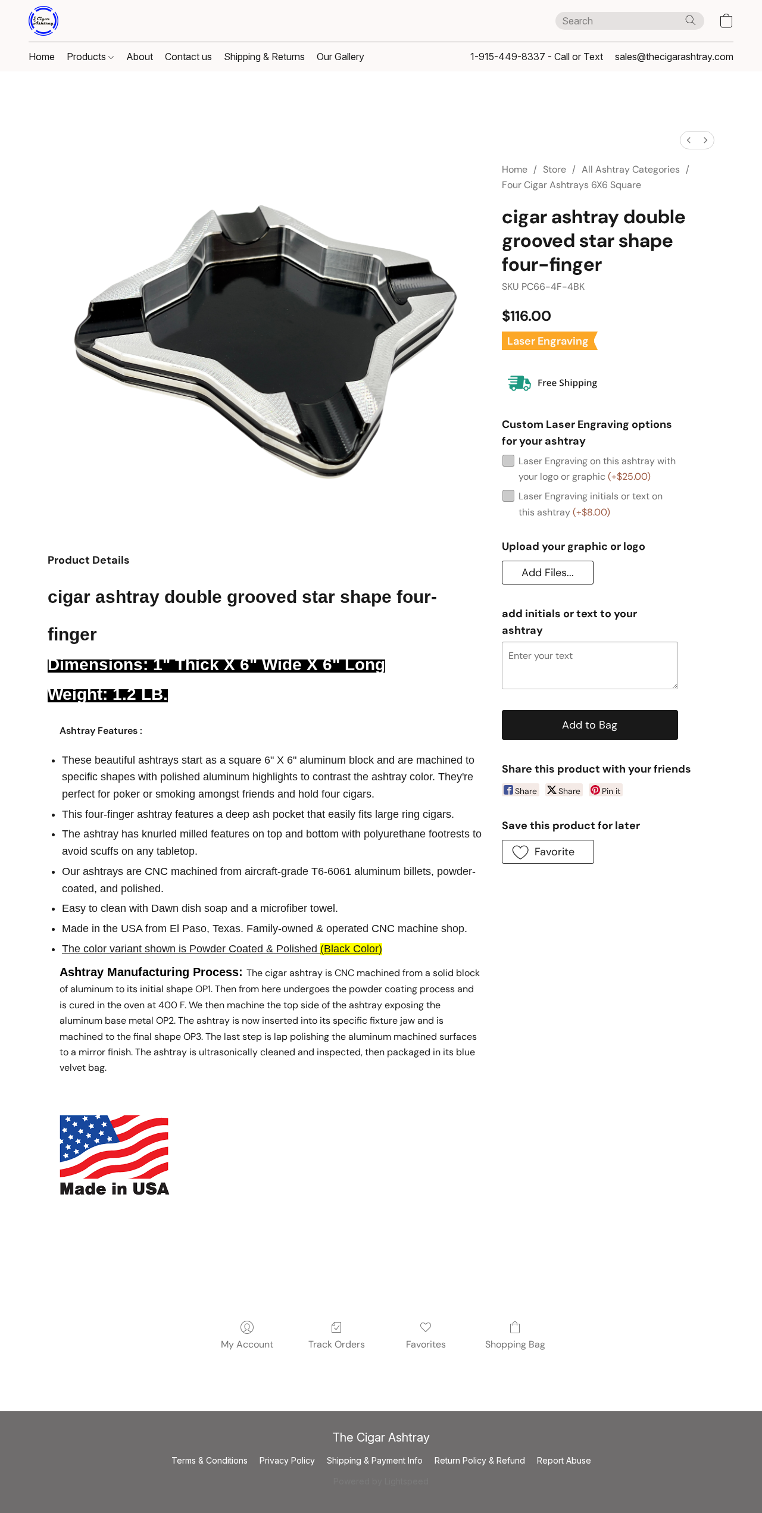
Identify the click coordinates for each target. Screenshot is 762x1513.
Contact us (188, 56)
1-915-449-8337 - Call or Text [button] (536, 56)
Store (554, 169)
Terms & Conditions (209, 1460)
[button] (43, 21)
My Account (247, 1344)
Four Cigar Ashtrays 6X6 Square (571, 185)
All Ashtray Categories (631, 169)
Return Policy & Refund (480, 1460)
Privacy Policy (287, 1460)
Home (42, 56)
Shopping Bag (515, 1344)
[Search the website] (690, 20)
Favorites (426, 1344)
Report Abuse (564, 1460)
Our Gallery (340, 56)
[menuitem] (688, 140)
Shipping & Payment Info (375, 1460)
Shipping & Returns (264, 56)
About (139, 56)
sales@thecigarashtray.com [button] (674, 56)
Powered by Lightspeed (381, 1481)
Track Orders (336, 1344)
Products (87, 56)
